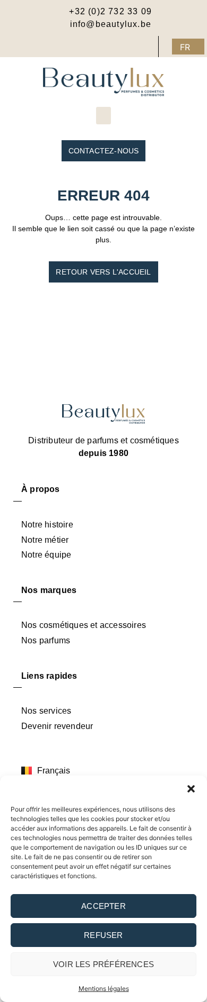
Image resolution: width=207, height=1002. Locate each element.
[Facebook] (105, 46)
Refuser (103, 935)
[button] (191, 789)
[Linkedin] (147, 46)
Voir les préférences (103, 964)
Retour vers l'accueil (103, 272)
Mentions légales (104, 988)
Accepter (103, 905)
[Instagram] (126, 46)
